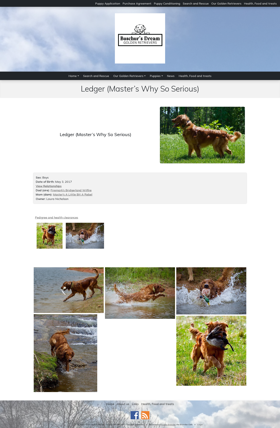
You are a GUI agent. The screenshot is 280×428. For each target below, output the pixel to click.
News (171, 76)
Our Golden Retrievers (226, 3)
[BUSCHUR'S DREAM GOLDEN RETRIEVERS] (140, 38)
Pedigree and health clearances (56, 217)
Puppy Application (107, 3)
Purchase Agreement (137, 3)
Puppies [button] (155, 76)
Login (200, 424)
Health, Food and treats (260, 3)
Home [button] (73, 76)
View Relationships (49, 186)
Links (135, 404)
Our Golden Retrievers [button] (128, 76)
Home (110, 404)
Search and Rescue (196, 3)
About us (123, 404)
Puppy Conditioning (167, 3)
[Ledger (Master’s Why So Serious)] (202, 134)
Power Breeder (168, 424)
